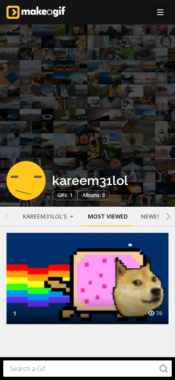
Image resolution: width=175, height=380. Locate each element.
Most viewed (108, 216)
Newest (152, 216)
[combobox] (87, 368)
